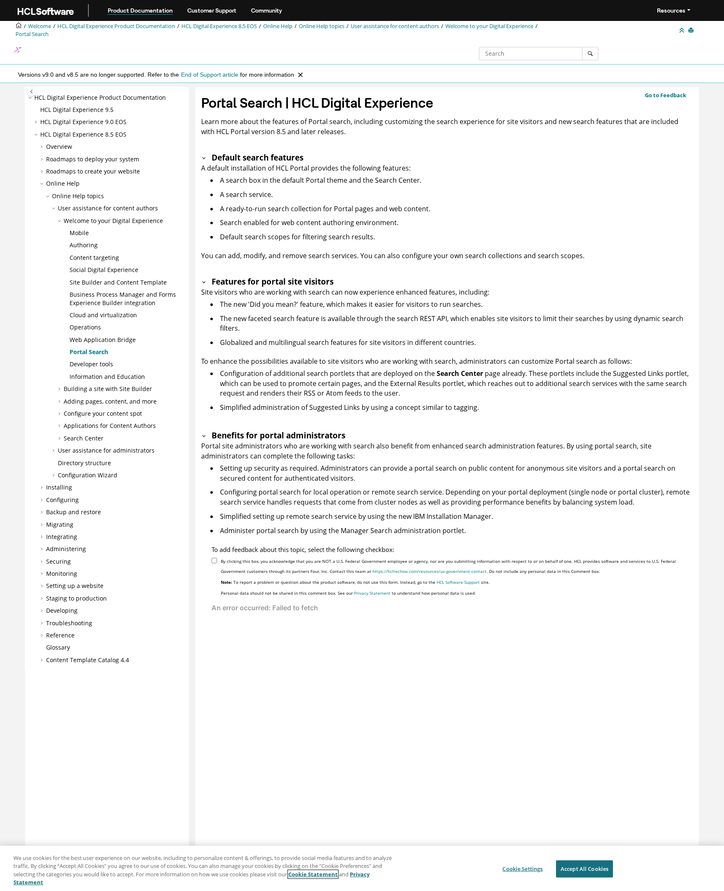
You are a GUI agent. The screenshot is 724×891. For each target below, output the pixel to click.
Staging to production (76, 598)
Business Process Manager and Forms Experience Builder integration (123, 298)
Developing (62, 610)
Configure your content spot (103, 413)
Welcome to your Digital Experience (489, 26)
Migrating (59, 524)
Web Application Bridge (103, 340)
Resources (671, 10)
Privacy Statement (372, 593)
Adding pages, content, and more (110, 401)
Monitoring (61, 574)
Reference (60, 635)
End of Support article (209, 74)
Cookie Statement (313, 874)
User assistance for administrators (106, 450)
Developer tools (91, 364)
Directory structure (84, 463)
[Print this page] (692, 30)
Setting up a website (74, 586)
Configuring (62, 500)
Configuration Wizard (87, 475)
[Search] (590, 53)
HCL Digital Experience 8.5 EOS (219, 26)
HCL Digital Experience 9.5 (77, 110)
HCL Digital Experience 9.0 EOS (83, 122)
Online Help (277, 26)
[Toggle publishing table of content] (31, 91)
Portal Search (32, 34)
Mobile (79, 233)
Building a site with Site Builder (108, 389)
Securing (58, 561)
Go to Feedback (665, 95)
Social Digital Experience (104, 270)
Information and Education (107, 377)
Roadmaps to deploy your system (92, 159)
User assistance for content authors (395, 26)
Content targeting (94, 258)
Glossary (58, 647)
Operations (85, 327)
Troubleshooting (69, 623)
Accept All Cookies (584, 869)
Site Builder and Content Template (118, 282)
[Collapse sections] (682, 30)
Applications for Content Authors (110, 426)
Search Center (83, 438)
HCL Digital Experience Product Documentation (116, 26)
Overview (59, 146)
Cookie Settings (522, 869)
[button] (31, 97)
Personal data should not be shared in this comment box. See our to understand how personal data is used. (348, 593)
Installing (59, 487)
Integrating (61, 537)
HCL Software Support (458, 582)
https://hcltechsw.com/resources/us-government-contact (429, 571)
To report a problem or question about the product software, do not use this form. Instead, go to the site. (355, 582)
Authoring (84, 245)
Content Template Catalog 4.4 (87, 660)
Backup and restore (73, 512)
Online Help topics (321, 26)
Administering (66, 549)
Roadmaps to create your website (93, 171)
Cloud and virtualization (103, 315)
